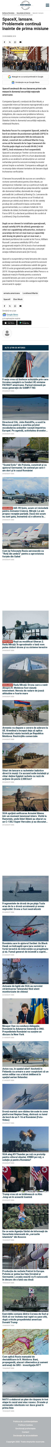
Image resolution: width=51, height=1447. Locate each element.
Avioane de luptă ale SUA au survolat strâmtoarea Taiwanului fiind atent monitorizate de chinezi (22, 989)
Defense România (8, 13)
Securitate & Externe (23, 13)
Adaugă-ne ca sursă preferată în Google (27, 77)
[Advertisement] (25, 585)
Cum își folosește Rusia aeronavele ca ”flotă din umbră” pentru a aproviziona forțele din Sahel (23, 553)
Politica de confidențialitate (25, 1421)
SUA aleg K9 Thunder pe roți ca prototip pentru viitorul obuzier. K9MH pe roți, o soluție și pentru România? (23, 1157)
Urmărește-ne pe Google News (27, 82)
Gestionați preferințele (25, 1428)
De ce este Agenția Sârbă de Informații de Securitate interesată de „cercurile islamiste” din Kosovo (25, 1234)
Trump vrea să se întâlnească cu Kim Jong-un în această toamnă (22, 1195)
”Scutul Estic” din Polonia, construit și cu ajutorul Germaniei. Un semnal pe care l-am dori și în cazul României (24, 468)
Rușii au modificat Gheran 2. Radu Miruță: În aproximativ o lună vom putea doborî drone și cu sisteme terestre (24, 644)
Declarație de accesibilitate (25, 1435)
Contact (25, 1432)
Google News (12, 314)
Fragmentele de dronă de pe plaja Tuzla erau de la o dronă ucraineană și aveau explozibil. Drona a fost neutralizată (23, 906)
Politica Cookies (25, 1425)
